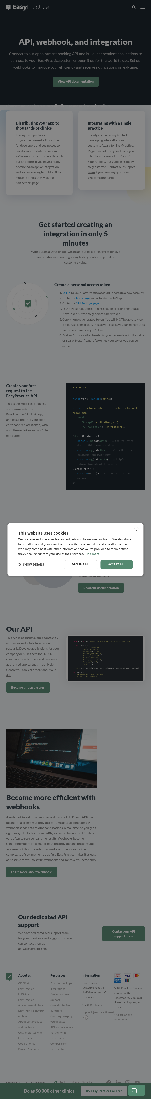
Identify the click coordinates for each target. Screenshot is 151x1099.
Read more (92, 554)
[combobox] (137, 528)
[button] (31, 564)
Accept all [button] (116, 564)
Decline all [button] (81, 564)
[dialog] (75, 549)
